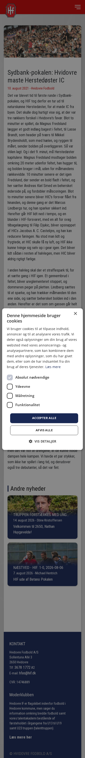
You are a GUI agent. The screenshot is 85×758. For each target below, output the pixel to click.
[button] (42, 441)
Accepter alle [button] (44, 418)
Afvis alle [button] (44, 430)
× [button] (75, 313)
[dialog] (42, 379)
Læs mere (53, 367)
